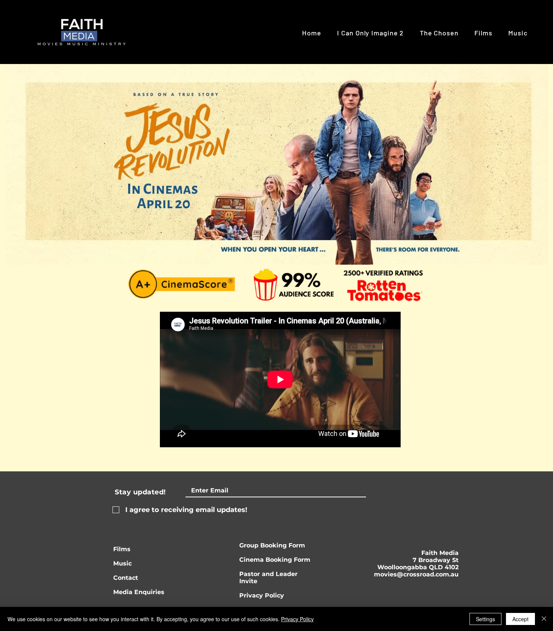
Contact (125, 577)
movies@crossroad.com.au (416, 574)
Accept (520, 619)
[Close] (543, 619)
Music (122, 563)
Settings (485, 619)
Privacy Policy (261, 595)
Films (122, 549)
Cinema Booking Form (274, 559)
